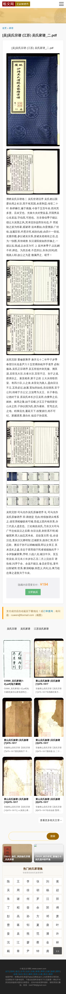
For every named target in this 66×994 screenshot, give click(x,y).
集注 (46, 974)
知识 (20, 974)
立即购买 (33, 592)
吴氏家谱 (25, 628)
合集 (41, 974)
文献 (48, 971)
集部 (51, 974)
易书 (58, 971)
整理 (43, 971)
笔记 (25, 974)
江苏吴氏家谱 (41, 628)
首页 (4, 27)
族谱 (53, 971)
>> (57, 951)
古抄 (27, 971)
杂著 (15, 974)
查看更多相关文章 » (51, 820)
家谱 (11, 27)
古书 (22, 971)
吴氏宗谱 (12, 628)
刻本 (12, 971)
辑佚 (35, 974)
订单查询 (48, 611)
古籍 (32, 971)
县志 (17, 971)
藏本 (30, 974)
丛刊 (7, 971)
